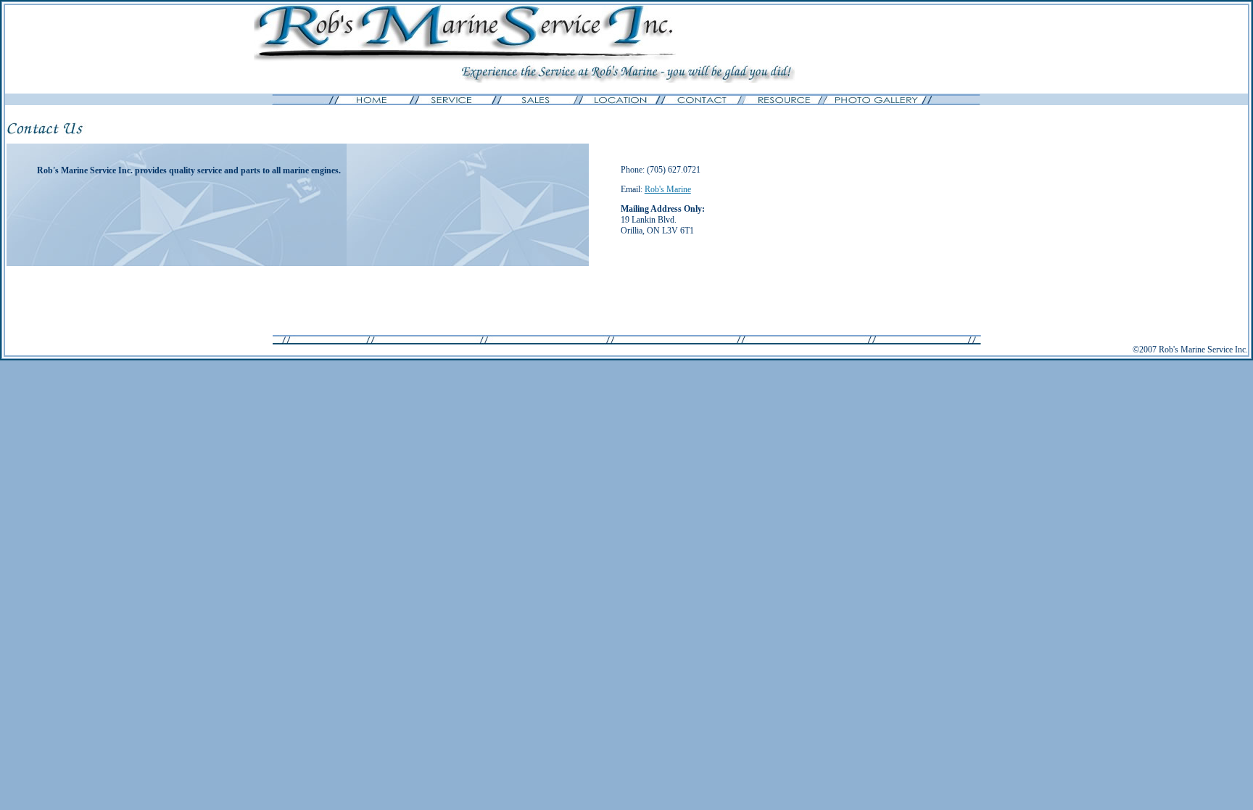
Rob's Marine (668, 189)
